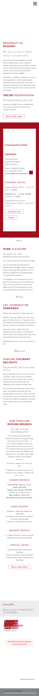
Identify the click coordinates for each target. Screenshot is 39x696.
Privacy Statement (13, 691)
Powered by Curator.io (27, 679)
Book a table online (14, 116)
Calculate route (14, 211)
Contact (11, 217)
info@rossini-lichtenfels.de (19, 173)
